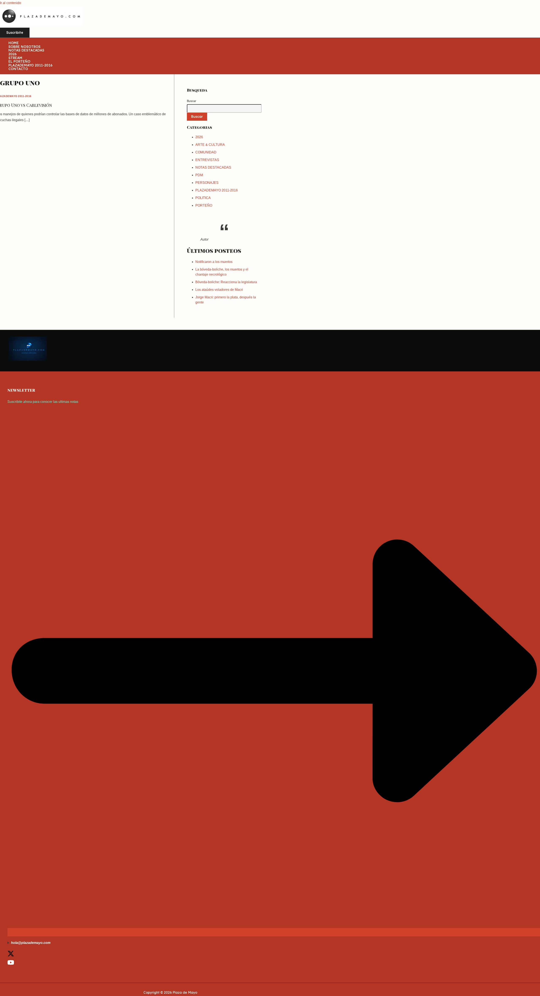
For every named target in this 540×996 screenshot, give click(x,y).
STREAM (15, 58)
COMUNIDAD (205, 152)
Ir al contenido (10, 3)
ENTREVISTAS (207, 160)
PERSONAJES (207, 182)
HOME (13, 43)
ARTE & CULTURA (210, 144)
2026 (12, 54)
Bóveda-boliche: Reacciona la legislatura (226, 282)
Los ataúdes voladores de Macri (219, 289)
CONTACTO (18, 69)
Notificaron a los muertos (213, 262)
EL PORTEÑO (19, 62)
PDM (199, 175)
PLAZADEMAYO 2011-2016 (30, 65)
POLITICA (203, 198)
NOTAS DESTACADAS (26, 50)
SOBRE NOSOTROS (24, 47)
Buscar (191, 101)
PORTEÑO (203, 205)
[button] (15, 33)
